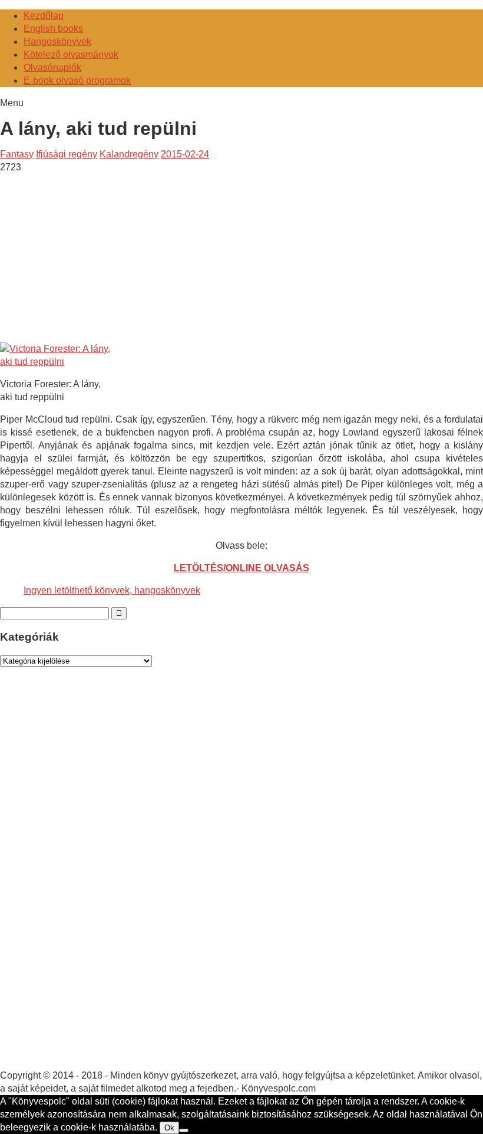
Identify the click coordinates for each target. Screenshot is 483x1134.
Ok (169, 1127)
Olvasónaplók (52, 67)
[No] (183, 1130)
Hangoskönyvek (57, 42)
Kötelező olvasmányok (71, 55)
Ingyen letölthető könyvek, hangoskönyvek (112, 590)
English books (53, 29)
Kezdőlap (44, 16)
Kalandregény (129, 154)
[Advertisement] (99, 256)
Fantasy (17, 154)
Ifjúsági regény (66, 154)
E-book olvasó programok (77, 80)
